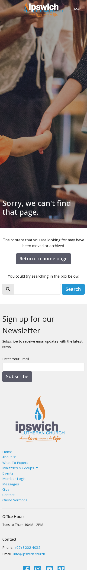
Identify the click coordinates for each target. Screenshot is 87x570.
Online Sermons (14, 500)
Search (73, 289)
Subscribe (17, 376)
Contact (8, 494)
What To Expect (15, 462)
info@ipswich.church (29, 554)
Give (6, 489)
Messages (10, 484)
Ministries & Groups (18, 468)
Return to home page (43, 258)
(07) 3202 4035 (27, 547)
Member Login (14, 478)
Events (7, 473)
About (7, 457)
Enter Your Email (15, 358)
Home (7, 451)
